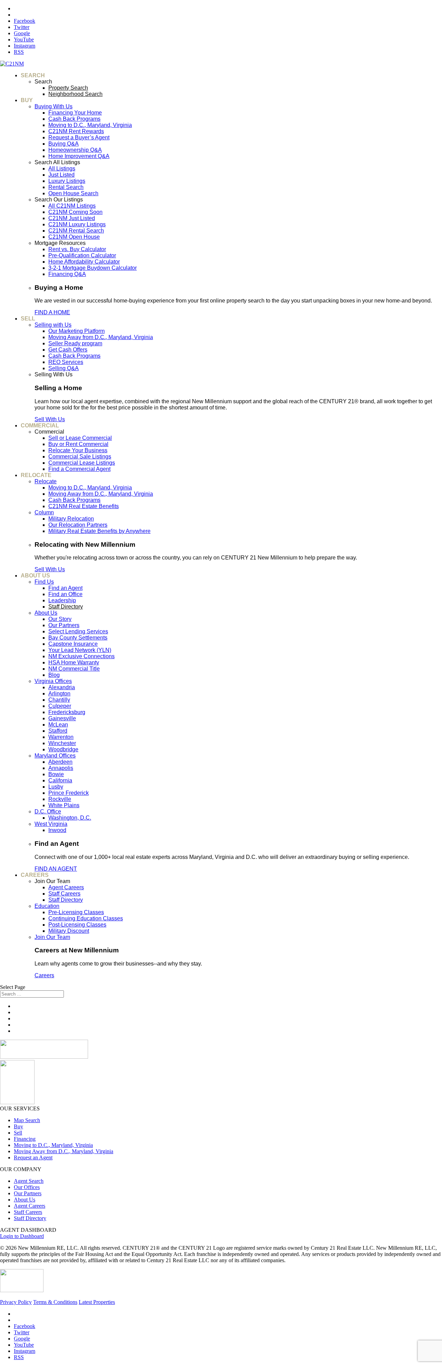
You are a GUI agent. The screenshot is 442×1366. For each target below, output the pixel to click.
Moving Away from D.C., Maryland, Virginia (63, 1151)
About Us (24, 1199)
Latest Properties (97, 1302)
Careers (44, 975)
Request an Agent (33, 1157)
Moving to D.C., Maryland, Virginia (53, 1145)
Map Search (27, 1120)
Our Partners (27, 1193)
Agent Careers (29, 1206)
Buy (18, 1126)
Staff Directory (30, 1218)
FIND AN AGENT (56, 869)
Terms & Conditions (55, 1302)
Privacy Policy (16, 1302)
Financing (25, 1139)
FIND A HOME (52, 312)
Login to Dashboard (22, 1236)
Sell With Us (50, 419)
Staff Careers (28, 1212)
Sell (18, 1133)
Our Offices (27, 1187)
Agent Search (29, 1181)
